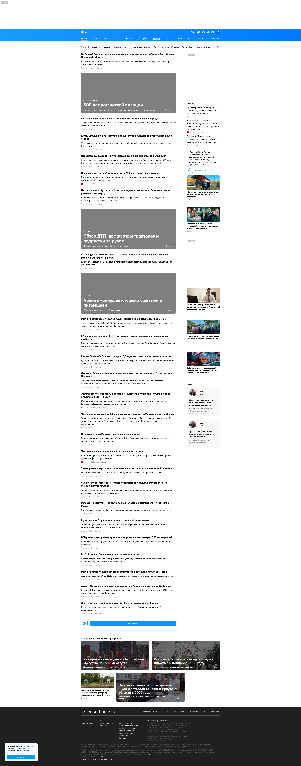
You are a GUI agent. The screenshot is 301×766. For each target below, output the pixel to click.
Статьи (95, 38)
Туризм (179, 38)
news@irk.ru (145, 754)
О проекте (104, 721)
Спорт (156, 47)
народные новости (194, 170)
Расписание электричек (128, 728)
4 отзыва (169, 310)
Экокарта (122, 721)
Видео (191, 47)
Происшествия (94, 47)
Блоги (199, 47)
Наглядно (122, 738)
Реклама (201, 38)
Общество (175, 47)
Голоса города (179, 711)
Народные (107, 47)
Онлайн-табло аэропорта (128, 726)
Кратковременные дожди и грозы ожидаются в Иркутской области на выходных (202, 110)
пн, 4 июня (132, 623)
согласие (22, 750)
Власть (184, 47)
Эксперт (207, 47)
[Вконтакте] (192, 32)
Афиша (106, 38)
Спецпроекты (215, 38)
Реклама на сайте (87, 721)
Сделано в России (125, 723)
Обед (190, 38)
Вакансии (103, 726)
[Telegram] (198, 32)
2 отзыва (169, 246)
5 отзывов (169, 110)
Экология (148, 47)
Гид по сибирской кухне (148, 711)
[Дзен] (212, 32)
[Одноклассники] (208, 32)
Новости (84, 38)
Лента (83, 47)
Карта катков (165, 711)
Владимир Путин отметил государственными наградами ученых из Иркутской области (202, 139)
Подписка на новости (127, 733)
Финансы (117, 47)
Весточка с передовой (210, 711)
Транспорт (137, 47)
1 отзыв (190, 342)
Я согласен (21, 757)
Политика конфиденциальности (158, 721)
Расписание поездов (126, 731)
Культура (165, 47)
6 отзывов (190, 200)
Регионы (127, 47)
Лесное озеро (193, 711)
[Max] (203, 32)
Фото (117, 38)
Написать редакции (107, 723)
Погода (168, 38)
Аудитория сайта (87, 723)
